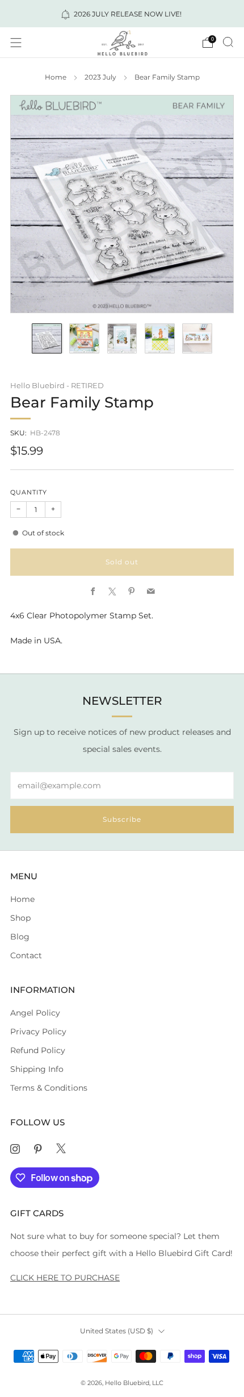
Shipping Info (37, 1069)
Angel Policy (35, 1012)
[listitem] (122, 13)
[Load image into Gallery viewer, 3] (122, 338)
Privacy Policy (38, 1031)
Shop (20, 917)
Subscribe (122, 819)
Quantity (28, 492)
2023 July (100, 77)
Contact (26, 955)
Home (55, 77)
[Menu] (16, 42)
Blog (20, 936)
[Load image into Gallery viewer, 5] (197, 338)
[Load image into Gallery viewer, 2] (84, 338)
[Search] (228, 42)
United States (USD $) (116, 1331)
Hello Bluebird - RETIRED (57, 385)
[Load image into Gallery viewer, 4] (160, 338)
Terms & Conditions (48, 1087)
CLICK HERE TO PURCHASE (65, 1277)
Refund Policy (37, 1050)
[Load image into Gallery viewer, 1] (47, 338)
